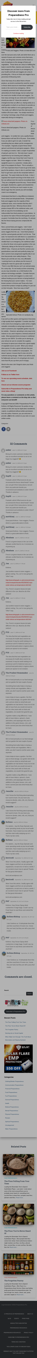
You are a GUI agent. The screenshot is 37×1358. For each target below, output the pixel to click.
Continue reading (18, 33)
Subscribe (27, 27)
